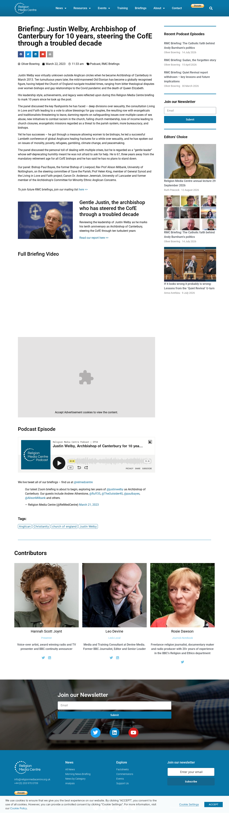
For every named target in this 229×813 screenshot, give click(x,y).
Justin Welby (88, 526)
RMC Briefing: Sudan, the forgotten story (190, 60)
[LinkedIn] (50, 658)
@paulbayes (132, 493)
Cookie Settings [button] (189, 804)
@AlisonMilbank (35, 498)
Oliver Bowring (172, 52)
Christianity (41, 526)
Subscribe (191, 781)
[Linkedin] (114, 733)
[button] (211, 8)
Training (122, 8)
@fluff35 (94, 493)
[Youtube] (133, 733)
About (157, 8)
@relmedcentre (83, 482)
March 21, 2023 (89, 504)
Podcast (95, 64)
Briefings (140, 8)
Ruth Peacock (171, 190)
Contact (177, 8)
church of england (64, 526)
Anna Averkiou (172, 292)
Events (102, 8)
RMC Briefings (111, 64)
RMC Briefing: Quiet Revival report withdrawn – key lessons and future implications (187, 77)
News (59, 8)
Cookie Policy (18, 808)
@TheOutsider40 (112, 493)
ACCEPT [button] (213, 804)
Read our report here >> (93, 237)
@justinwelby (115, 489)
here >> (83, 189)
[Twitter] (43, 658)
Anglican (25, 526)
